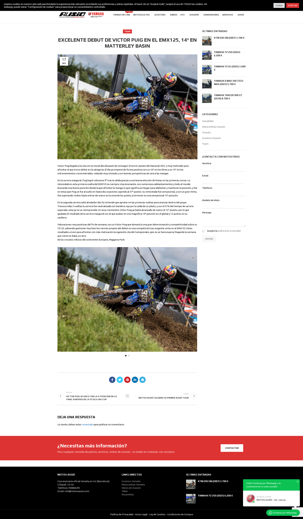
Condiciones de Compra (180, 514)
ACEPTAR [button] (292, 5)
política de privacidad (229, 230)
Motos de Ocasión (131, 488)
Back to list (127, 396)
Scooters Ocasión (211, 138)
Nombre (206, 163)
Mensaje (206, 212)
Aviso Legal (141, 514)
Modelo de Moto (211, 200)
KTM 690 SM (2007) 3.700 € (229, 37)
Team (127, 31)
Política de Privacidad (121, 514)
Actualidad (207, 121)
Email (205, 175)
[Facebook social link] (112, 380)
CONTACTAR (232, 448)
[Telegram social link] (142, 380)
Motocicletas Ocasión (213, 126)
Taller (125, 491)
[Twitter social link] (120, 380)
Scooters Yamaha (131, 481)
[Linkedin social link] (135, 380)
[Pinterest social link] (127, 380)
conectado (87, 424)
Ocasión (206, 132)
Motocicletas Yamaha (133, 484)
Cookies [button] (279, 5)
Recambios (128, 494)
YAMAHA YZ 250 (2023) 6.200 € (215, 495)
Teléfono (207, 188)
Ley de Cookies (157, 514)
